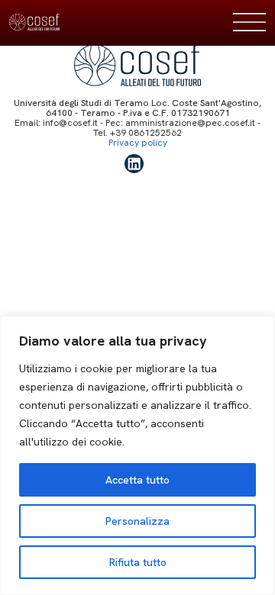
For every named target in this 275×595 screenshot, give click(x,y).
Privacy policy (137, 143)
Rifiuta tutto (138, 562)
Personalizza (137, 521)
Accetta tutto (137, 480)
